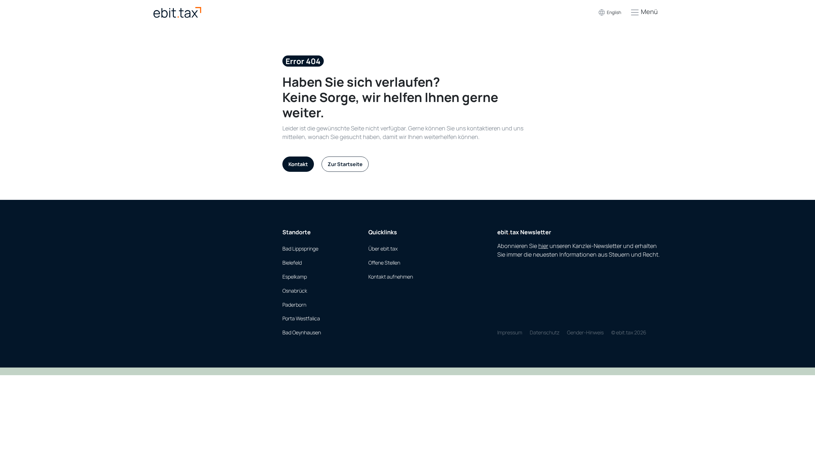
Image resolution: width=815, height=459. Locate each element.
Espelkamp (294, 276)
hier (543, 246)
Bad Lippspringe (300, 248)
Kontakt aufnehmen (390, 276)
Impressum (509, 332)
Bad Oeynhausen (301, 332)
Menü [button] (649, 11)
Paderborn (294, 304)
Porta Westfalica (301, 318)
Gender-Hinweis (585, 332)
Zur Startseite (345, 164)
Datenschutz (544, 332)
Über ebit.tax (383, 248)
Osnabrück (294, 290)
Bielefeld (292, 262)
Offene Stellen (384, 262)
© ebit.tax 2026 (628, 332)
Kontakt (298, 164)
